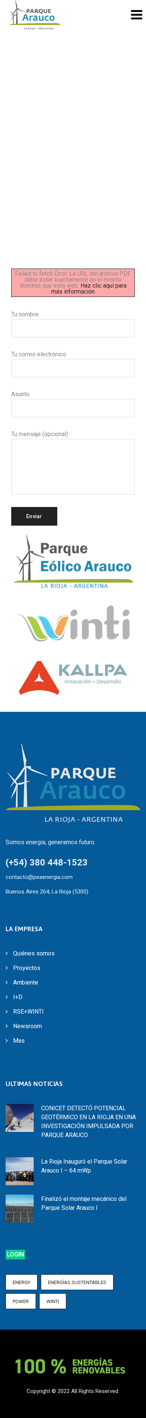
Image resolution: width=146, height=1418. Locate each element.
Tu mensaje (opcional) (39, 434)
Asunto (20, 394)
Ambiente (25, 982)
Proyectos (26, 967)
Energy (21, 1282)
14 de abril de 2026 (64, 1217)
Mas (19, 1040)
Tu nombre (25, 314)
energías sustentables (77, 1282)
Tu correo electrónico (38, 354)
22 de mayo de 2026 (65, 1145)
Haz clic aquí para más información (89, 288)
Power (21, 1301)
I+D (17, 997)
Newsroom (27, 1026)
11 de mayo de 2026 (65, 1180)
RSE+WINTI (28, 1011)
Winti (52, 1301)
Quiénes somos (34, 953)
